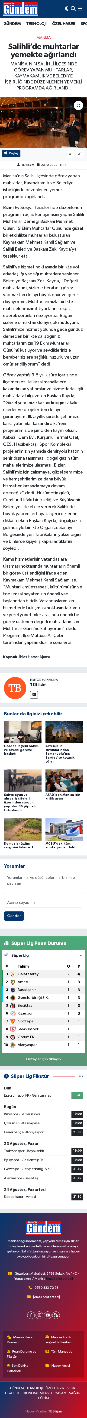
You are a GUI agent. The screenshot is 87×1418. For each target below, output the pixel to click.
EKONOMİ (30, 1393)
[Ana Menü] (80, 9)
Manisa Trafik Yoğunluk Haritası (58, 1339)
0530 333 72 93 (46, 1287)
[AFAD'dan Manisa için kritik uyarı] (64, 781)
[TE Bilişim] (15, 688)
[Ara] (73, 9)
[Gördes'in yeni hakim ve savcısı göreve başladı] (23, 732)
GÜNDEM (12, 24)
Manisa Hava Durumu (20, 1339)
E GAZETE (12, 1393)
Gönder (14, 916)
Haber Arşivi (61, 1365)
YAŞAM (61, 1393)
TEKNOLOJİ (36, 24)
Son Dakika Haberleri (18, 1368)
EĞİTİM (43, 1398)
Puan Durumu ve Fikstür (22, 1354)
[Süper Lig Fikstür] (81, 1076)
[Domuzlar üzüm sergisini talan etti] (23, 829)
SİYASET (46, 1393)
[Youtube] (48, 1315)
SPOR (71, 1388)
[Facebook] (31, 1315)
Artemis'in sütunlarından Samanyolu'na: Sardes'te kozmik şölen (59, 753)
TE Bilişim (27, 164)
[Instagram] (39, 1315)
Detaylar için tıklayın (43, 1059)
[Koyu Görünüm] (67, 9)
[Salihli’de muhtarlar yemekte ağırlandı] (43, 122)
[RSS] (56, 1315)
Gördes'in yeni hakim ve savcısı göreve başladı (21, 750)
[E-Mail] (34, 695)
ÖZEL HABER (63, 24)
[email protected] (59, 1278)
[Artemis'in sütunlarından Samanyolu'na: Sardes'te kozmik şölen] (64, 732)
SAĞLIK (74, 1393)
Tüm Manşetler (62, 1351)
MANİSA (43, 38)
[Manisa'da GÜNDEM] (20, 9)
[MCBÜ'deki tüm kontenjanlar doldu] (64, 829)
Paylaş (14, 153)
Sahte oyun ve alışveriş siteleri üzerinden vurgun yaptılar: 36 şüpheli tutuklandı (19, 802)
